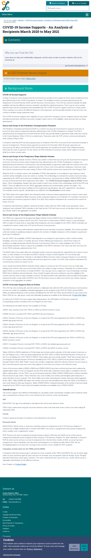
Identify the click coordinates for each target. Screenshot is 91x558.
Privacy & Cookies (9, 526)
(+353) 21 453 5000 (15, 499)
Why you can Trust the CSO (19, 52)
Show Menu (7, 14)
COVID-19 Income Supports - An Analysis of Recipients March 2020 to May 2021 (51, 20)
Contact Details (20, 464)
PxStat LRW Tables (79, 295)
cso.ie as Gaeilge (80, 3)
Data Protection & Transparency (13, 523)
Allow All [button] (84, 547)
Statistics (21, 20)
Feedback (6, 528)
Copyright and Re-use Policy (12, 515)
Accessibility (7, 520)
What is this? (31, 79)
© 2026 (5, 512)
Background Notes (10, 22)
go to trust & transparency (75, 66)
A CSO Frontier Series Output (27, 73)
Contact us (6, 531)
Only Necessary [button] (74, 547)
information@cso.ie (15, 502)
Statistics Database (58, 3)
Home (15, 20)
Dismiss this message (11, 555)
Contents (14, 40)
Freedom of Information (10, 517)
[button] (35, 549)
